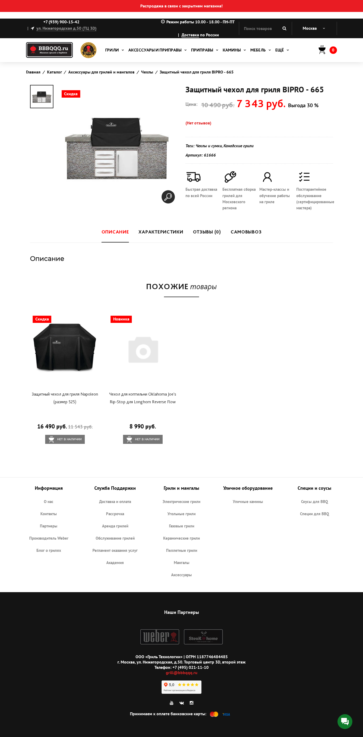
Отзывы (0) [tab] (207, 232)
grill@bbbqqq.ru (181, 672)
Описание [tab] (115, 232)
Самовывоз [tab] (246, 232)
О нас (48, 501)
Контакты (48, 513)
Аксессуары (181, 574)
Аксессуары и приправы (155, 50)
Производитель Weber (48, 538)
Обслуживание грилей (115, 538)
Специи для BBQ (314, 513)
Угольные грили (181, 513)
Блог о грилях (48, 550)
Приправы (202, 50)
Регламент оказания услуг (115, 550)
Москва (310, 28)
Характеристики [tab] (160, 232)
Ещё (279, 50)
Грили (112, 50)
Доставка (190, 34)
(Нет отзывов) (198, 122)
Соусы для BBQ (314, 501)
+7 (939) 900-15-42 (61, 21)
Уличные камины (248, 501)
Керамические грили (181, 538)
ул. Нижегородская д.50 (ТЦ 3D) (66, 28)
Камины (232, 50)
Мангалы (181, 562)
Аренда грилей (115, 525)
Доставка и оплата (115, 501)
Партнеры (48, 525)
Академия (115, 562)
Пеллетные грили (181, 550)
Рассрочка (115, 513)
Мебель (258, 50)
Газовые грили (181, 525)
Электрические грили (181, 501)
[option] (41, 96)
